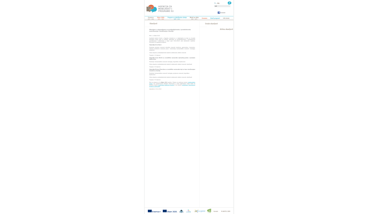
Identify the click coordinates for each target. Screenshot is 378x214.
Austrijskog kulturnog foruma (166, 85)
